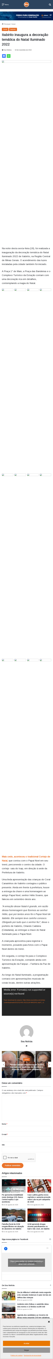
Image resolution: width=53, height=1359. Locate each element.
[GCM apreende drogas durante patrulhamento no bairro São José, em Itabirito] (39, 1215)
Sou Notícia (7, 50)
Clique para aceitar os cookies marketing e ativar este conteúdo (26, 1262)
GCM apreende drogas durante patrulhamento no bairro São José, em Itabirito (38, 1226)
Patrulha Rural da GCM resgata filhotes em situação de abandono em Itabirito (13, 1226)
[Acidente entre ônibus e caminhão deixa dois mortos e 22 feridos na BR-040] (8, 1307)
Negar (26, 1350)
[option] (26, 1064)
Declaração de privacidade (32, 1355)
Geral (13, 24)
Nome (4, 1124)
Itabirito (13, 29)
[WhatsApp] (8, 56)
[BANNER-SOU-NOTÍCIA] (26, 16)
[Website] (26, 1045)
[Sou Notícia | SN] (26, 4)
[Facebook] (4, 56)
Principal (6, 24)
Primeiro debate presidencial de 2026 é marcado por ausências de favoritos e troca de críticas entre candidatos (27, 1067)
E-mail (5, 1134)
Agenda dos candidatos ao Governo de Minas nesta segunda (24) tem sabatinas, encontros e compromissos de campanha (33, 1317)
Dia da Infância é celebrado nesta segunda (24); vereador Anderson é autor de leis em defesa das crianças (34, 1294)
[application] (26, 1002)
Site (3, 1145)
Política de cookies (17, 1355)
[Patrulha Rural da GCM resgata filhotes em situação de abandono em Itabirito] (14, 1215)
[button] (49, 1322)
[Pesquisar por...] (50, 5)
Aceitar (26, 1343)
